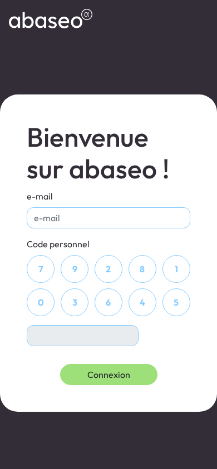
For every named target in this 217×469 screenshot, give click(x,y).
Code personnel (58, 244)
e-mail (40, 196)
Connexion (108, 374)
